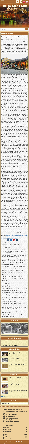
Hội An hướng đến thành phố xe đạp (11, 249)
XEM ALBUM (14, 329)
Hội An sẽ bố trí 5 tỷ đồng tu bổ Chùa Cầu (12, 272)
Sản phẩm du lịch (7, 295)
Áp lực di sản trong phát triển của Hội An (12, 292)
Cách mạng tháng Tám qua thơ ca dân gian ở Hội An (17, 352)
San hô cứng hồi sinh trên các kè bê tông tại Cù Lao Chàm (14, 252)
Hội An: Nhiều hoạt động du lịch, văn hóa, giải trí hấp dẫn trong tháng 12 (14, 300)
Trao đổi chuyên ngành (14, 349)
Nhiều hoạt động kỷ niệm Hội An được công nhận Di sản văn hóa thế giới (14, 304)
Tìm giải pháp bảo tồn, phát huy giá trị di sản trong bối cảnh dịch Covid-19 (14, 289)
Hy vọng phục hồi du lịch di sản (7, 33)
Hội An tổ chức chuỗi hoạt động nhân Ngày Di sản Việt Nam (14, 311)
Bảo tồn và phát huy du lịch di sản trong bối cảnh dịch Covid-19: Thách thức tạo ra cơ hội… (14, 259)
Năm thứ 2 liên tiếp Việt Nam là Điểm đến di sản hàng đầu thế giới (14, 263)
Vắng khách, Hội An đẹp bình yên (10, 297)
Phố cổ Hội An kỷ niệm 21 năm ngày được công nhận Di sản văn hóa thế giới (14, 255)
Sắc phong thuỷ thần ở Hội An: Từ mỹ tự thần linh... (17, 365)
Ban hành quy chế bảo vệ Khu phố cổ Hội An (13, 279)
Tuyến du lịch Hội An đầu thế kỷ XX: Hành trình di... (18, 378)
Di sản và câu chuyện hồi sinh (10, 270)
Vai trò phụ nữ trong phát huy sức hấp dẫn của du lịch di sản (14, 285)
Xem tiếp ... (3, 371)
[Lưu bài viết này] (26, 41)
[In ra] (24, 41)
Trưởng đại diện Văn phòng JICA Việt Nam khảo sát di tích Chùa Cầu (14, 267)
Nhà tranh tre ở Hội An (14, 358)
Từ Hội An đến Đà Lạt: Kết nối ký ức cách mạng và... (18, 391)
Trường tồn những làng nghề (15, 384)
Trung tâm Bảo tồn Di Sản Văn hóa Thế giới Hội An (12, 442)
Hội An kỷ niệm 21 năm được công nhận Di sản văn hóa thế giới (14, 315)
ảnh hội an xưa (14, 320)
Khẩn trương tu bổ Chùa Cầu (9, 276)
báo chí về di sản (14, 374)
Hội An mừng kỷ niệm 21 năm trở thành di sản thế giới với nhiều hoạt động (14, 308)
